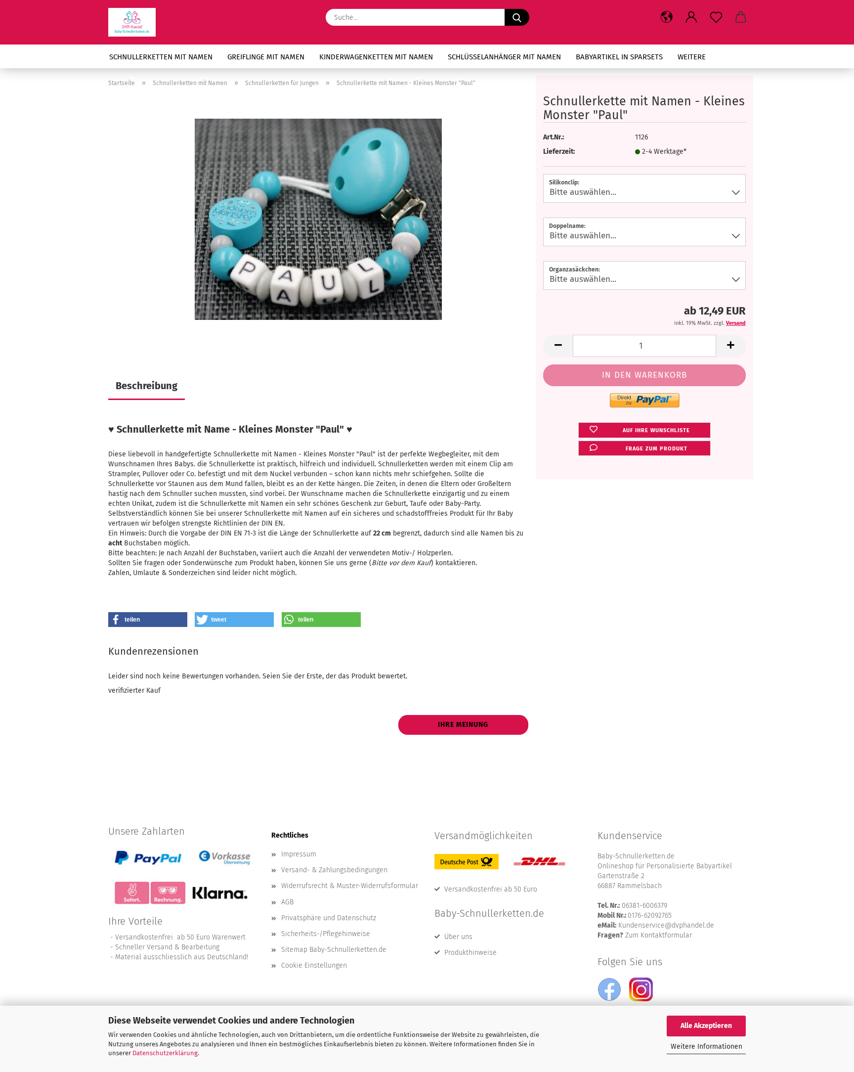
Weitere (692, 56)
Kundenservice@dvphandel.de (666, 925)
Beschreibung (146, 386)
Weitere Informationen (706, 1046)
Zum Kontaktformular (658, 935)
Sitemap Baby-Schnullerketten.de (333, 949)
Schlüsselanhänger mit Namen (504, 56)
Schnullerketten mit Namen (161, 56)
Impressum (298, 854)
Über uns (458, 937)
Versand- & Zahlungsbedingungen (334, 870)
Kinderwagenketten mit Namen (376, 56)
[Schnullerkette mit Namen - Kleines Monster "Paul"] (318, 219)
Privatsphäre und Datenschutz (328, 918)
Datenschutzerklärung (165, 1053)
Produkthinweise (470, 952)
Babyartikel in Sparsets (619, 56)
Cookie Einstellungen (314, 965)
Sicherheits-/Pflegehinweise (325, 934)
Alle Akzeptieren (706, 1026)
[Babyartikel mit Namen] (135, 22)
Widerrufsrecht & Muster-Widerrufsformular (349, 886)
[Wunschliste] (716, 17)
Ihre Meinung (463, 724)
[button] (666, 17)
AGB (287, 902)
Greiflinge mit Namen (265, 56)
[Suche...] (517, 17)
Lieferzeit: (559, 151)
